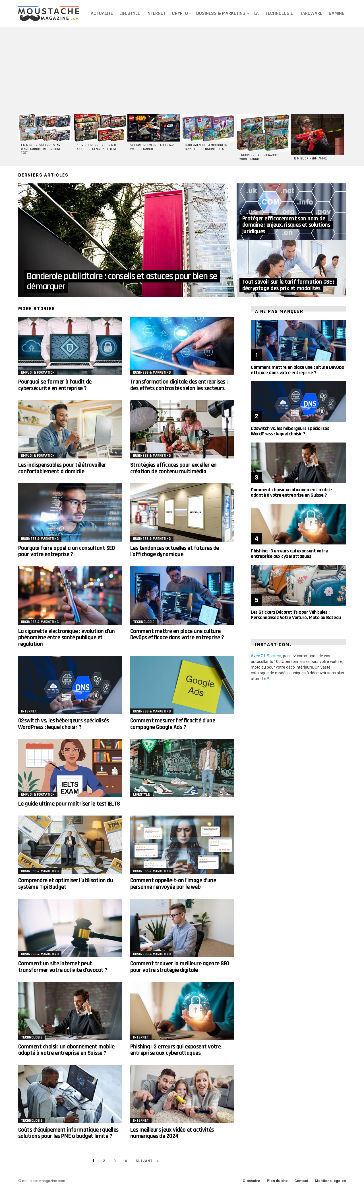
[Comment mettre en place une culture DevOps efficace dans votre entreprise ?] (182, 595)
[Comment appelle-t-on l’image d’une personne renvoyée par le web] (182, 845)
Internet (156, 13)
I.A (256, 13)
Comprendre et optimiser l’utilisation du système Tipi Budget (65, 883)
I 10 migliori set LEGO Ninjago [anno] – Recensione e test (98, 147)
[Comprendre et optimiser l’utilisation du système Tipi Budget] (70, 845)
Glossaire (251, 1181)
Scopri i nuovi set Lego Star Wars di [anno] (152, 147)
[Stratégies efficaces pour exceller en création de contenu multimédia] (182, 429)
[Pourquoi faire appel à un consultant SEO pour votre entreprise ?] (70, 512)
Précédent (21, 139)
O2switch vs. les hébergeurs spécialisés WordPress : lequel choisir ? (63, 724)
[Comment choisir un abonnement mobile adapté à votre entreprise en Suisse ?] (70, 1011)
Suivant (343, 139)
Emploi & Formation (38, 372)
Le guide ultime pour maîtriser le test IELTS (69, 804)
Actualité (102, 13)
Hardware (310, 13)
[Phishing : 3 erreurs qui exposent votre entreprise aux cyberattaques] (182, 1011)
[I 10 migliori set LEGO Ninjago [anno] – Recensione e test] (99, 128)
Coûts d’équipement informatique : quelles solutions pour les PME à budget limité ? (68, 1133)
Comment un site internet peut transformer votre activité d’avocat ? (62, 967)
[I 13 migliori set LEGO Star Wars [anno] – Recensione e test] (44, 128)
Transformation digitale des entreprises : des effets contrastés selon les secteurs (178, 385)
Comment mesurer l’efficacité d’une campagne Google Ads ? (172, 724)
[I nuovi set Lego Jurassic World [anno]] (263, 132)
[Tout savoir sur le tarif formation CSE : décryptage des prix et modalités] (291, 268)
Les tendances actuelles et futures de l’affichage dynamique (174, 551)
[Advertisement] (182, 69)
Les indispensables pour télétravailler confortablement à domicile (62, 468)
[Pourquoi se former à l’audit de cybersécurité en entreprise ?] (70, 346)
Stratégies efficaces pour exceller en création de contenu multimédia (173, 468)
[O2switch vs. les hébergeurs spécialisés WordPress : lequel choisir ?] (70, 685)
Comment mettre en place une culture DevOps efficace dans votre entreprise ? (177, 634)
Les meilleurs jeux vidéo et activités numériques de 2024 (172, 1133)
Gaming (337, 13)
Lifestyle (129, 13)
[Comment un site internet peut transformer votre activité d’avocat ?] (70, 928)
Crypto (180, 13)
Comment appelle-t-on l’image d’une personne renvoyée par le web (173, 883)
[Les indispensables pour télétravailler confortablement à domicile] (70, 429)
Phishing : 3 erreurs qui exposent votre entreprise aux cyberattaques (175, 1050)
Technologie (279, 13)
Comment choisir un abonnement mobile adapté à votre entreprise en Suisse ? (66, 1050)
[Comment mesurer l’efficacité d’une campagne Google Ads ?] (182, 685)
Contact (301, 1181)
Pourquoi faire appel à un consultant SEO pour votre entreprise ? (66, 551)
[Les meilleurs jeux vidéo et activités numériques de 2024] (182, 1094)
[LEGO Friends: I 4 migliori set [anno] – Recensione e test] (208, 128)
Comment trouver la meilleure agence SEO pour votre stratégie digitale (179, 967)
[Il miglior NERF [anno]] (317, 134)
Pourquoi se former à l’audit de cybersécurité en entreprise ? (55, 385)
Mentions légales (330, 1181)
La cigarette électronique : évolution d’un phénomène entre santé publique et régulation (66, 637)
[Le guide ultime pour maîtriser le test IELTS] (70, 768)
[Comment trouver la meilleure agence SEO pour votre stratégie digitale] (182, 928)
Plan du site (277, 1181)
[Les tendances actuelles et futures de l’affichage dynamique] (182, 512)
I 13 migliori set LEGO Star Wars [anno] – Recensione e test (42, 149)
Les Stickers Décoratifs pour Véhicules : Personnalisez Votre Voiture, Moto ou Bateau (296, 615)
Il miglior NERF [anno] (310, 159)
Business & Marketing (220, 13)
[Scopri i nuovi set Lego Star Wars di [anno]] (153, 128)
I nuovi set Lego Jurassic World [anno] (259, 157)
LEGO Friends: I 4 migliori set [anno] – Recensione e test (207, 147)
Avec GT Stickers (266, 656)
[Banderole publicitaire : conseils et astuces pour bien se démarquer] (127, 240)
